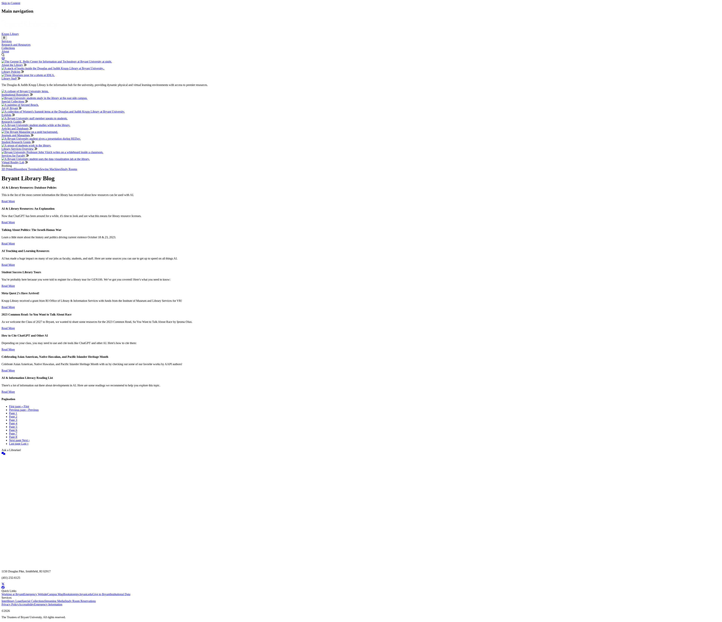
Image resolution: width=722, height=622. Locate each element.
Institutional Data (120, 594)
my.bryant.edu (83, 594)
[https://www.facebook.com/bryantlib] (361, 587)
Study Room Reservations (80, 601)
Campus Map (55, 594)
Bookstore (69, 594)
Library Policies (11, 71)
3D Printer (8, 169)
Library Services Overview (18, 148)
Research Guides (12, 121)
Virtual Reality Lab (13, 162)
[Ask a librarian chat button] (361, 453)
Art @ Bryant (10, 108)
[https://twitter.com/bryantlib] (361, 584)
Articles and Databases (15, 128)
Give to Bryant (101, 594)
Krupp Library (10, 34)
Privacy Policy (10, 604)
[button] (3, 58)
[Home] (30, 30)
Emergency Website (35, 594)
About (5, 51)
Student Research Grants (16, 142)
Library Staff (9, 78)
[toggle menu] (4, 38)
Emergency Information (48, 604)
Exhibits (6, 115)
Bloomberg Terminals (27, 169)
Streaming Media (54, 601)
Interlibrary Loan (12, 601)
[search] (361, 55)
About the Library (12, 65)
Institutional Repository (15, 94)
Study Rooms (69, 169)
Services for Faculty (13, 155)
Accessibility (26, 604)
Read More (8, 201)
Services (6, 41)
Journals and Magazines (16, 135)
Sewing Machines (50, 169)
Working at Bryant (13, 594)
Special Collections (13, 101)
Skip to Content (11, 3)
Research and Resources (16, 44)
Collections (8, 48)
